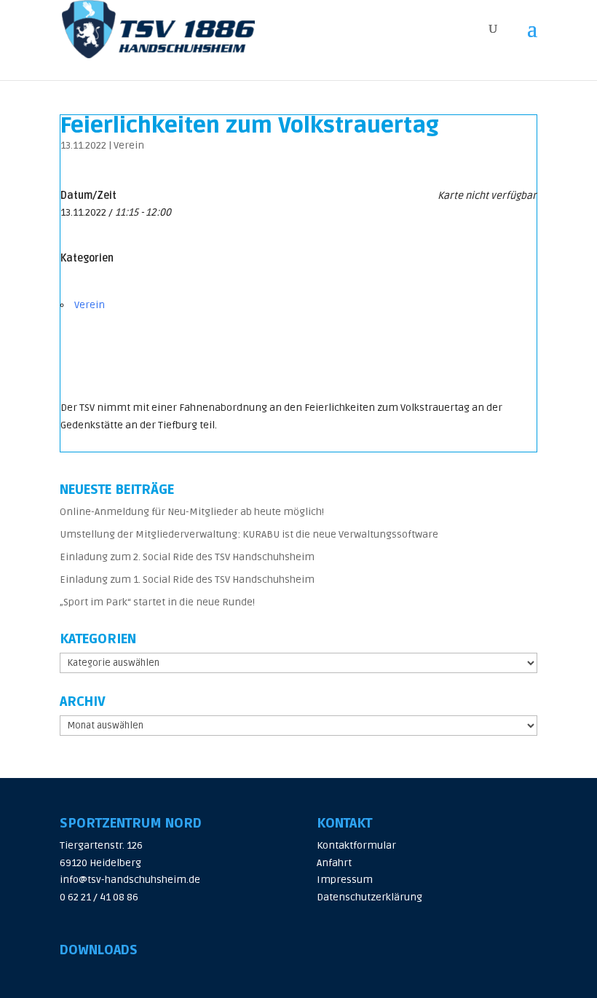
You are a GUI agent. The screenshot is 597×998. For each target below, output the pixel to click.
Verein (129, 145)
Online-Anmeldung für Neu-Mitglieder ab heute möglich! (192, 512)
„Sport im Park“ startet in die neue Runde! (157, 602)
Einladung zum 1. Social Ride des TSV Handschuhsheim (187, 579)
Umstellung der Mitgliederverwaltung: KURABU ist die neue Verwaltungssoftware (249, 534)
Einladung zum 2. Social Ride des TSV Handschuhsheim (187, 557)
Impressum (345, 879)
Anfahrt (334, 863)
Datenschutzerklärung (369, 897)
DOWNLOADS (99, 950)
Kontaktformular (356, 845)
